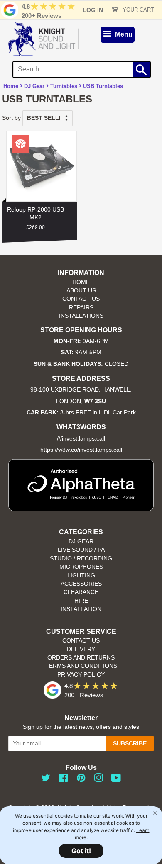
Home (10, 86)
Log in (93, 10)
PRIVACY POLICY (81, 675)
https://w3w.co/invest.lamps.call (81, 450)
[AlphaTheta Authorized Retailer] (81, 508)
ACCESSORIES (81, 584)
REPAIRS (81, 307)
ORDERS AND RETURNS (81, 658)
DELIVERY (81, 649)
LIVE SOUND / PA (81, 550)
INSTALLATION (81, 609)
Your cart (137, 10)
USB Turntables (103, 86)
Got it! (81, 851)
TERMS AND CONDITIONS (81, 666)
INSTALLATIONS (81, 316)
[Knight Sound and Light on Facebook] (63, 779)
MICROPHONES (81, 567)
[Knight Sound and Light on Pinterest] (81, 779)
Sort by (11, 117)
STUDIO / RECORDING (81, 558)
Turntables (63, 86)
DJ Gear (34, 86)
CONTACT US (81, 299)
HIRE (81, 601)
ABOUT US (81, 290)
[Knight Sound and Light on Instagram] (98, 779)
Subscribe (130, 743)
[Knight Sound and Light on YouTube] (116, 779)
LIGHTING (81, 575)
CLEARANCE (81, 592)
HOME (81, 282)
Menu (123, 34)
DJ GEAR (81, 541)
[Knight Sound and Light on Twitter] (45, 779)
